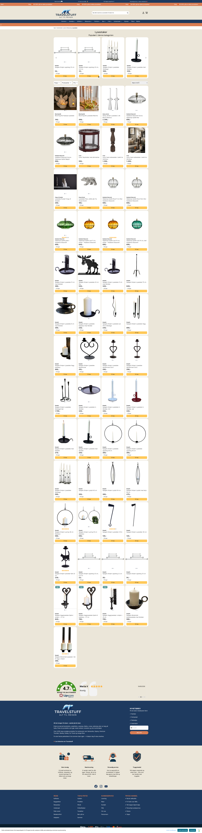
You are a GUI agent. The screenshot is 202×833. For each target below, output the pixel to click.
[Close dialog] (129, 403)
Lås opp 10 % (86, 423)
